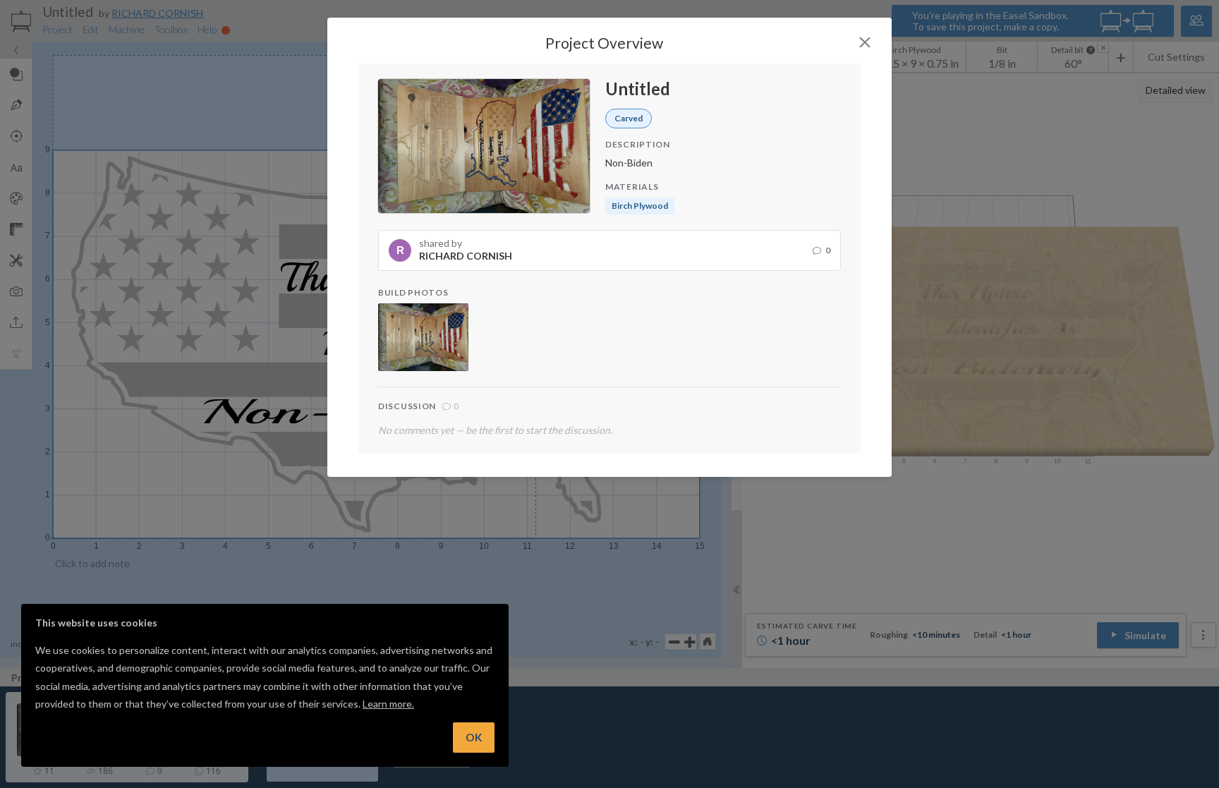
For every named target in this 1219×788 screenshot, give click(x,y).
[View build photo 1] (423, 337)
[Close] (865, 42)
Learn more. (388, 704)
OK (474, 737)
